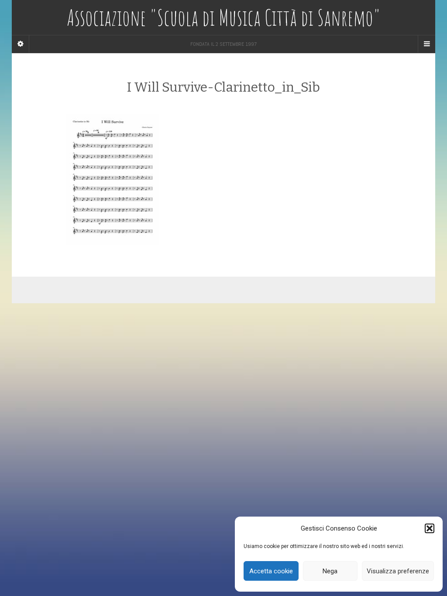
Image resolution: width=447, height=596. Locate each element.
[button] (429, 528)
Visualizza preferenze (398, 571)
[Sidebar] (20, 44)
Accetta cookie (271, 571)
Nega (330, 571)
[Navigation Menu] (426, 44)
